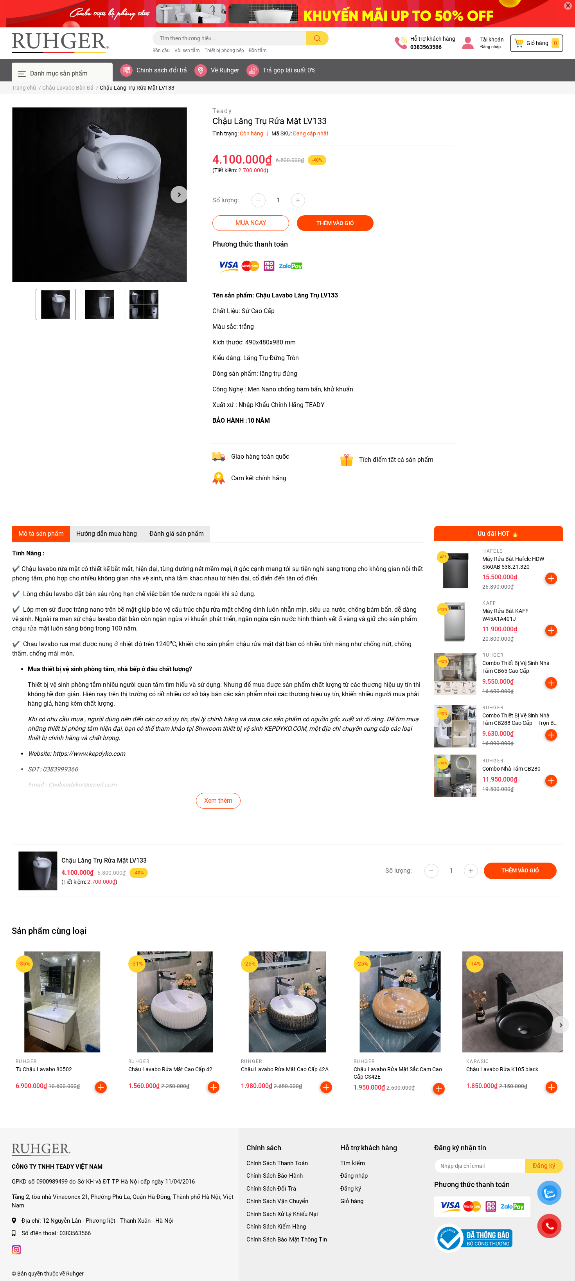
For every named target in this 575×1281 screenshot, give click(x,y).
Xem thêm (218, 800)
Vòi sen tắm (187, 50)
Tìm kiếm (352, 1163)
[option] (100, 194)
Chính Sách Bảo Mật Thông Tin (286, 1239)
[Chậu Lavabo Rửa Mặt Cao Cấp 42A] (287, 1001)
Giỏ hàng (351, 1201)
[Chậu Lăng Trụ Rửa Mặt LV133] (100, 194)
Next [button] (179, 194)
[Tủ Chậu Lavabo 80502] (62, 1001)
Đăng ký (350, 1188)
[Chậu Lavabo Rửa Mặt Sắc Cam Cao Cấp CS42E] (400, 1001)
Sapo (126, 1273)
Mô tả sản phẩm (41, 533)
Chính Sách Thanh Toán (277, 1163)
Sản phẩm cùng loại (49, 931)
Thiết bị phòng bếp (224, 50)
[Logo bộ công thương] (473, 1237)
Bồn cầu (161, 50)
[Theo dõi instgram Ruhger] (16, 1249)
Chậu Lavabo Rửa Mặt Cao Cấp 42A (285, 1069)
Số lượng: (225, 200)
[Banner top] (287, 13)
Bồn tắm (258, 50)
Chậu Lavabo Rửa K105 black (502, 1069)
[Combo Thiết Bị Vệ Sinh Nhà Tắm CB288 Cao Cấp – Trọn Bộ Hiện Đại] (455, 726)
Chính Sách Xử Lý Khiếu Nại (282, 1214)
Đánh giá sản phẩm (176, 533)
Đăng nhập (490, 46)
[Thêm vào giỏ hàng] (551, 578)
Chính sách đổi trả (162, 70)
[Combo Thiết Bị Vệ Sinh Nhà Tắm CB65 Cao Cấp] (455, 674)
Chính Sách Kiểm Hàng (276, 1226)
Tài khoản (492, 39)
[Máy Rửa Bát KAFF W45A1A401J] (455, 621)
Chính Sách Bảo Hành (274, 1175)
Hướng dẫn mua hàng (106, 533)
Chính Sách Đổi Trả (271, 1188)
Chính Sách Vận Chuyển (277, 1201)
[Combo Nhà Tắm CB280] (455, 776)
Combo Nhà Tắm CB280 (511, 769)
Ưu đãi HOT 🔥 (498, 533)
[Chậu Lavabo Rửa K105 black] (512, 1001)
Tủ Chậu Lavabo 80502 (44, 1069)
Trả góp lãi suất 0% (289, 70)
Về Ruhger (225, 70)
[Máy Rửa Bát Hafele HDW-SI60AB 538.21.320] (455, 569)
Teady (222, 111)
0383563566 (426, 47)
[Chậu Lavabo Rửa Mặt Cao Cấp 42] (174, 1001)
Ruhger (75, 1273)
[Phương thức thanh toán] (260, 266)
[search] (317, 38)
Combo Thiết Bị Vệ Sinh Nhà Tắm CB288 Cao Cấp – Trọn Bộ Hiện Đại (519, 723)
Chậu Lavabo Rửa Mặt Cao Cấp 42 (170, 1069)
